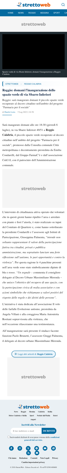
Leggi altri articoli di (35, 354)
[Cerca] (63, 5)
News (21, 12)
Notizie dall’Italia (43, 415)
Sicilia (50, 411)
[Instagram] (19, 448)
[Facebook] (11, 448)
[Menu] (4, 5)
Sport (56, 12)
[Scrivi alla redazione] (37, 453)
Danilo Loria (10, 112)
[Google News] (53, 448)
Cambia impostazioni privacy (33, 462)
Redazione (23, 458)
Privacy (55, 458)
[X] (28, 448)
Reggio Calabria (32, 83)
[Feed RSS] (28, 453)
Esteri (55, 415)
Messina (44, 12)
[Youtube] (45, 448)
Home (10, 12)
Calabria (41, 411)
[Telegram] (36, 448)
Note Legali (44, 458)
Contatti (34, 458)
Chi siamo (12, 458)
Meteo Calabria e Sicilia (18, 415)
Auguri (33, 419)
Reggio (32, 12)
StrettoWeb (11, 83)
